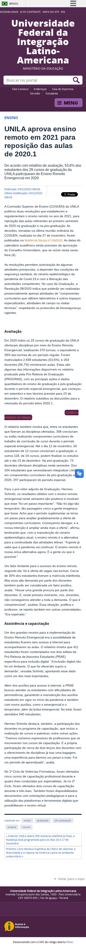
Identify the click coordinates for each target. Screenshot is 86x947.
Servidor (35, 93)
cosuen (26, 827)
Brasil (14, 3)
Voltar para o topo (71, 879)
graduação (43, 820)
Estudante (52, 93)
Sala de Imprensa (62, 89)
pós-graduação (63, 820)
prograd (12, 827)
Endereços (40, 89)
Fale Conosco (20, 89)
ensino (27, 820)
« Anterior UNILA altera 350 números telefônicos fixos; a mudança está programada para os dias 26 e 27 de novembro (40, 839)
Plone (69, 942)
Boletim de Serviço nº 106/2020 (43, 240)
